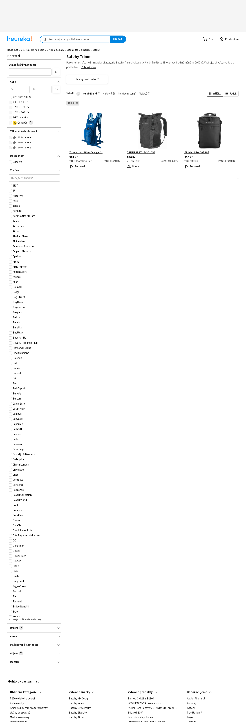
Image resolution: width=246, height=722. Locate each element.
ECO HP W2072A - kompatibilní (145, 703)
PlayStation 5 (194, 712)
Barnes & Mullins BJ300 (141, 699)
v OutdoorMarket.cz (80, 161)
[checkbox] (10, 97)
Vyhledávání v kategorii (23, 65)
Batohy (96, 50)
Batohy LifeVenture (80, 708)
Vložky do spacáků (20, 712)
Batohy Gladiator (78, 712)
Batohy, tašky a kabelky (78, 50)
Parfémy (191, 703)
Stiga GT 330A (135, 712)
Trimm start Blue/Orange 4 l (85, 152)
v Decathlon (133, 161)
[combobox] (75, 39)
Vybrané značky (79, 692)
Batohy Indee (76, 703)
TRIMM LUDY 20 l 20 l (196, 152)
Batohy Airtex (76, 717)
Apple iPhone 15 (196, 699)
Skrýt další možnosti (23, 619)
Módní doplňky (56, 50)
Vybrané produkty (140, 692)
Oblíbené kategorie (23, 692)
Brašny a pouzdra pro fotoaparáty (29, 708)
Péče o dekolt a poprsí (22, 699)
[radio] (10, 137)
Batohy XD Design (79, 699)
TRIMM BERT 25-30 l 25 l (141, 152)
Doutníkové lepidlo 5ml (140, 717)
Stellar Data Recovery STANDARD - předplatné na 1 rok (152, 708)
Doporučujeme (197, 692)
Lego (190, 717)
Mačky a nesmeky (19, 717)
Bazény (191, 708)
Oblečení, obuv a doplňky (33, 50)
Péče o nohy (17, 703)
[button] (30, 72)
